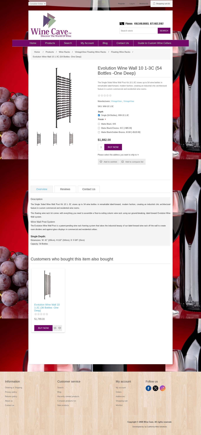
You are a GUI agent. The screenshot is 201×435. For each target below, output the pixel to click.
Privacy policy (11, 392)
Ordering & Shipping (13, 387)
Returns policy (11, 396)
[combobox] (138, 31)
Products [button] (50, 43)
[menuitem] (33, 43)
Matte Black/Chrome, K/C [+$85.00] (116, 128)
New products (63, 405)
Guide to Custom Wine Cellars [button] (154, 43)
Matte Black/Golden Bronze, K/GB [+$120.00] (120, 132)
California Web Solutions (157, 427)
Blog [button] (105, 43)
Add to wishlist (110, 162)
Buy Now (113, 147)
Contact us (9, 405)
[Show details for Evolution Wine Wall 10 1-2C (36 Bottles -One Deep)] (48, 285)
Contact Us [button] (123, 43)
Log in (132, 4)
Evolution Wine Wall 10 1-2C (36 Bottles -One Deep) (47, 307)
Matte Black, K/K (108, 124)
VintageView (116, 101)
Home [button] (33, 43)
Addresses (120, 396)
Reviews (65, 189)
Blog (59, 392)
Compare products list (66, 401)
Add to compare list (134, 162)
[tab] (42, 189)
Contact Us (88, 189)
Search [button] (68, 43)
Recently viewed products (68, 396)
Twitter (155, 388)
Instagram (162, 388)
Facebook (148, 388)
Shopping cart (122, 401)
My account (121, 387)
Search (164, 30)
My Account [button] (87, 43)
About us (9, 401)
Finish (101, 119)
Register (121, 4)
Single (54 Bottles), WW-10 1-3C (115, 115)
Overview (41, 189)
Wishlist (119, 405)
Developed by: (138, 427)
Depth (100, 112)
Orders (119, 392)
